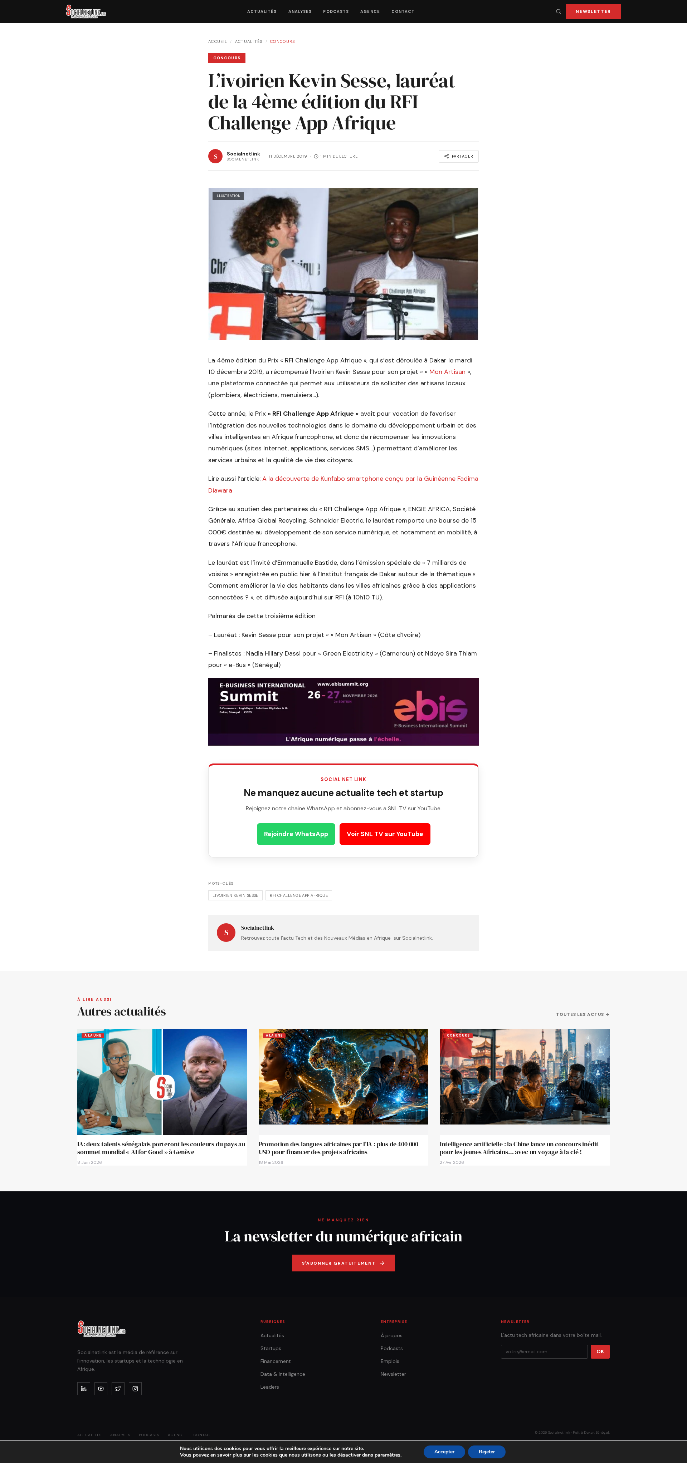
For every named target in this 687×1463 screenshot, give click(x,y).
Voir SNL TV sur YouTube (385, 834)
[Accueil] (86, 11)
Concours (282, 41)
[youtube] (100, 1388)
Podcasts (336, 11)
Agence (370, 11)
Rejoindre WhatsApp (296, 834)
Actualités (262, 11)
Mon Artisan (447, 371)
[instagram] (135, 1388)
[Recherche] (558, 11)
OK (600, 1351)
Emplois (390, 1361)
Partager (462, 156)
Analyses (300, 11)
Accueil (217, 41)
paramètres (387, 1455)
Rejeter (487, 1451)
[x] (118, 1388)
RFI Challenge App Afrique (299, 895)
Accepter (444, 1451)
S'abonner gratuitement (339, 1263)
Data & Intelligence (282, 1374)
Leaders (269, 1387)
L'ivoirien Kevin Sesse (235, 895)
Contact (403, 11)
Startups (270, 1348)
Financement (275, 1361)
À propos (392, 1335)
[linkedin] (83, 1388)
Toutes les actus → (583, 1014)
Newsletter (593, 11)
